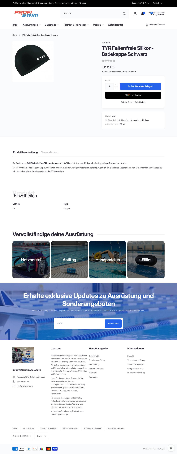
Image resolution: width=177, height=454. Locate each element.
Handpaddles (108, 259)
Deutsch (156, 3)
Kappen (66, 209)
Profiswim (150, 449)
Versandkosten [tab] (49, 152)
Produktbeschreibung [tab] (25, 152)
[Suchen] (124, 13)
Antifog (69, 259)
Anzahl (107, 80)
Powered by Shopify (159, 449)
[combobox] (94, 14)
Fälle (146, 259)
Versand (112, 71)
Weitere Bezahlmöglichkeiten (133, 102)
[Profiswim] (23, 362)
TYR (106, 43)
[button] (156, 14)
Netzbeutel (31, 259)
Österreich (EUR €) (139, 3)
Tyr (13, 209)
